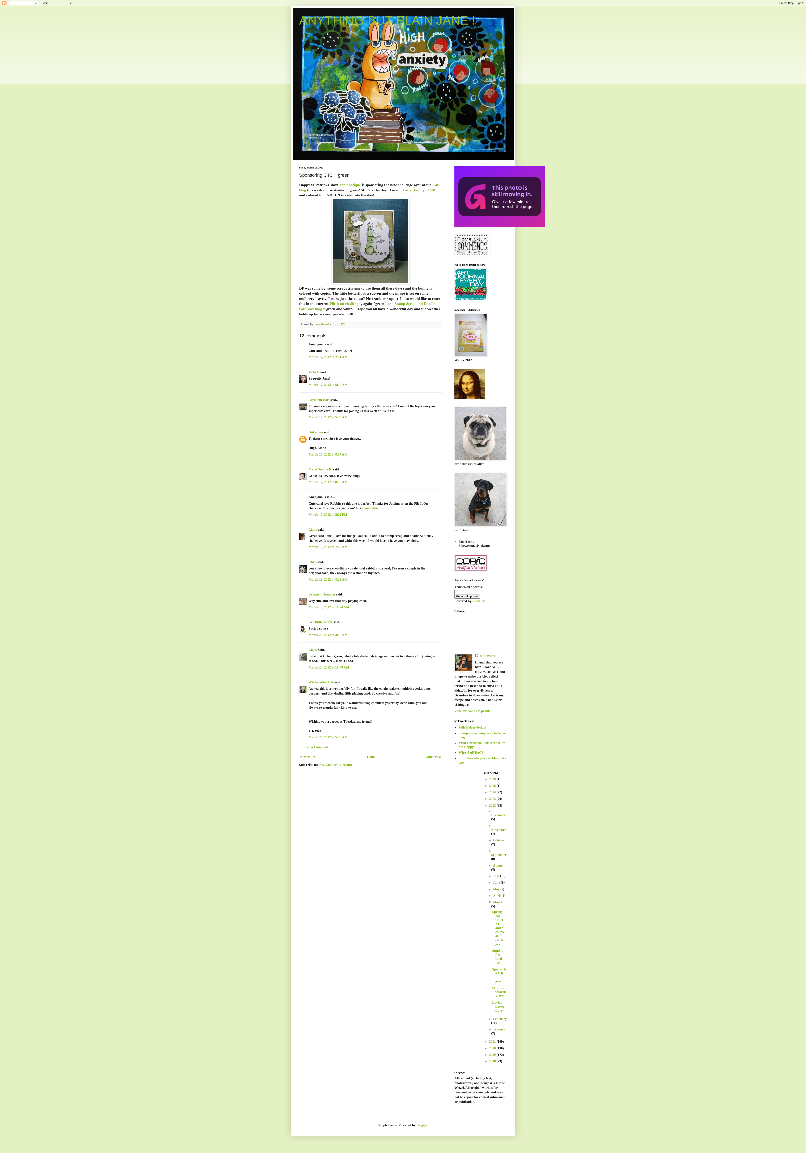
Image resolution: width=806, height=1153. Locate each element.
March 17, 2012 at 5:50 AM (328, 417)
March (498, 902)
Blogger (421, 1125)
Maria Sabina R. (320, 469)
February (500, 1019)
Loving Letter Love (498, 1006)
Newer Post (308, 757)
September (498, 855)
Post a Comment (316, 747)
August (498, 865)
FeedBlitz (479, 601)
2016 (493, 785)
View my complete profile (472, 711)
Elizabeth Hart (319, 400)
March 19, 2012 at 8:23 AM (328, 579)
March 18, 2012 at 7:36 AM (328, 547)
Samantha (370, 508)
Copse (313, 650)
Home (371, 757)
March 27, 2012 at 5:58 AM (328, 737)
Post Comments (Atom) (335, 764)
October (499, 840)
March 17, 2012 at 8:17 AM (328, 454)
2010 (493, 1048)
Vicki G (314, 372)
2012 (493, 805)
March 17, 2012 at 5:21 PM (328, 514)
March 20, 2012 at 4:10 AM (328, 635)
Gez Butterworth (321, 622)
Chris (313, 562)
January (499, 1029)
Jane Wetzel (487, 656)
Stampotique (351, 185)
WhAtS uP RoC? (471, 752)
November (498, 830)
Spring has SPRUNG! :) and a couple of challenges (498, 928)
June (497, 882)
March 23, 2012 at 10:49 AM (329, 667)
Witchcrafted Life (321, 682)
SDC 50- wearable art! (499, 992)
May (496, 889)
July (496, 876)
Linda (313, 529)
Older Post (433, 757)
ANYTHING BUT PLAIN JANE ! (387, 20)
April (497, 895)
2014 (493, 792)
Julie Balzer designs (473, 727)
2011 (493, 1041)
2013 (493, 798)
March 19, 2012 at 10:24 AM (329, 607)
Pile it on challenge (345, 304)
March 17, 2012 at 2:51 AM (328, 357)
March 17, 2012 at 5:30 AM (328, 385)
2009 (493, 1054)
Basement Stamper (322, 594)
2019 (493, 779)
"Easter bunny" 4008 (417, 190)
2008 (493, 1061)
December (498, 815)
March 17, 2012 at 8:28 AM (328, 482)
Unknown (316, 432)
